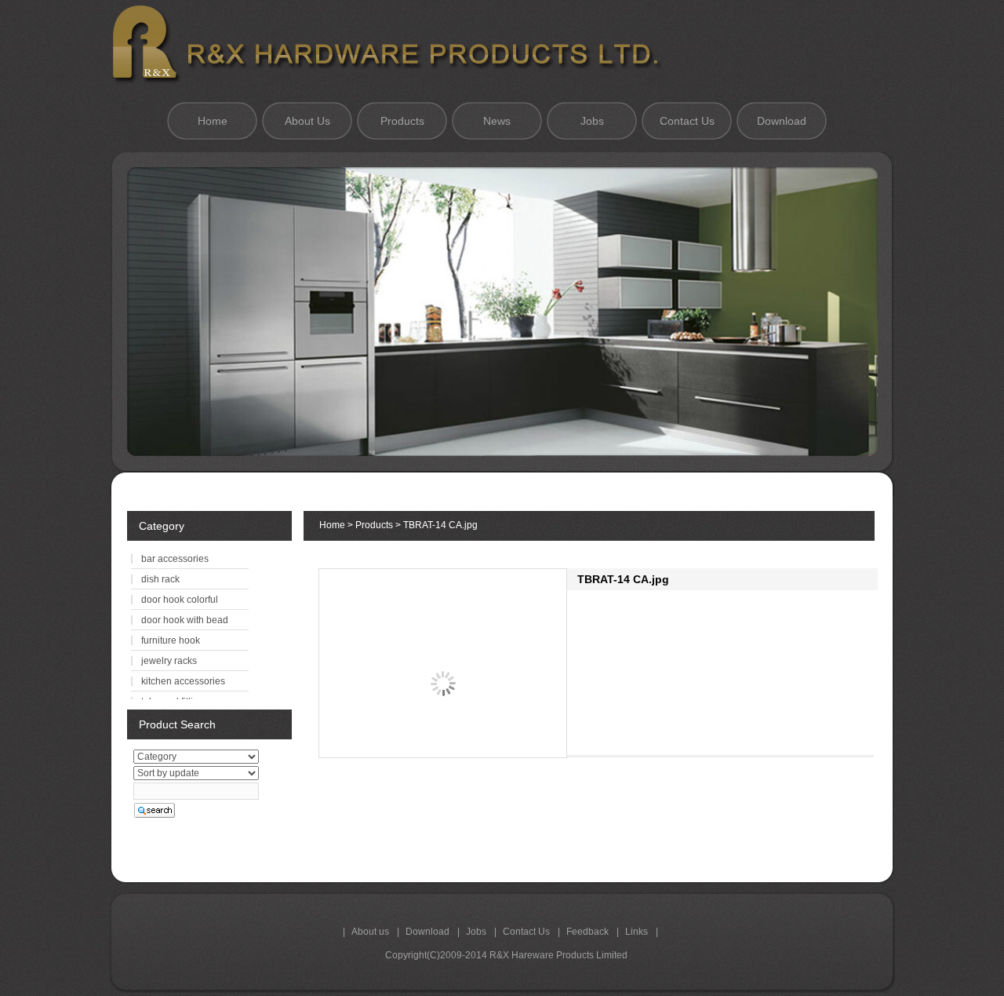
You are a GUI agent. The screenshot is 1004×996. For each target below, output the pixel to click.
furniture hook (170, 640)
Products (402, 121)
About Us (307, 121)
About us (370, 931)
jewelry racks (169, 660)
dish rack (160, 579)
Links (636, 931)
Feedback (587, 931)
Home (212, 121)
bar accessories (175, 558)
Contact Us (687, 121)
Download (781, 121)
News (497, 121)
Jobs (592, 121)
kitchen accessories (183, 681)
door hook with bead (184, 620)
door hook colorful (179, 599)
